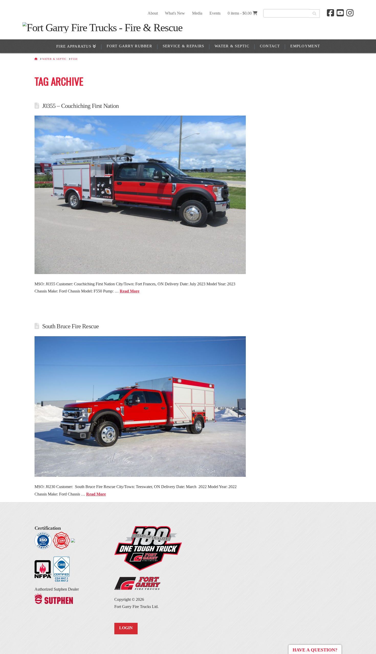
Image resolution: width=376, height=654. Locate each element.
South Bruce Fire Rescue (70, 326)
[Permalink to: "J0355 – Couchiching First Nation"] (140, 195)
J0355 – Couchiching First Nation (80, 106)
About (153, 13)
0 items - (240, 13)
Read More (129, 291)
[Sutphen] (54, 598)
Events (214, 13)
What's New (175, 13)
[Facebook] (330, 13)
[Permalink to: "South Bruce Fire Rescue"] (140, 406)
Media (197, 13)
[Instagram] (349, 13)
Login (126, 628)
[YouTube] (340, 13)
